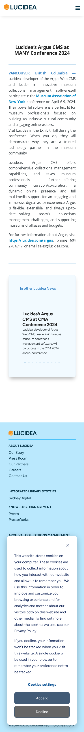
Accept (42, 698)
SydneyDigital (20, 498)
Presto (14, 514)
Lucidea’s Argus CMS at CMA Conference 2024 (40, 319)
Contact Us (18, 476)
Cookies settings (42, 684)
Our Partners (18, 464)
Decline (42, 712)
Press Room (18, 458)
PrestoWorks (18, 519)
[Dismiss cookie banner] (68, 546)
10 (59, 362)
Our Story (16, 452)
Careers (15, 470)
